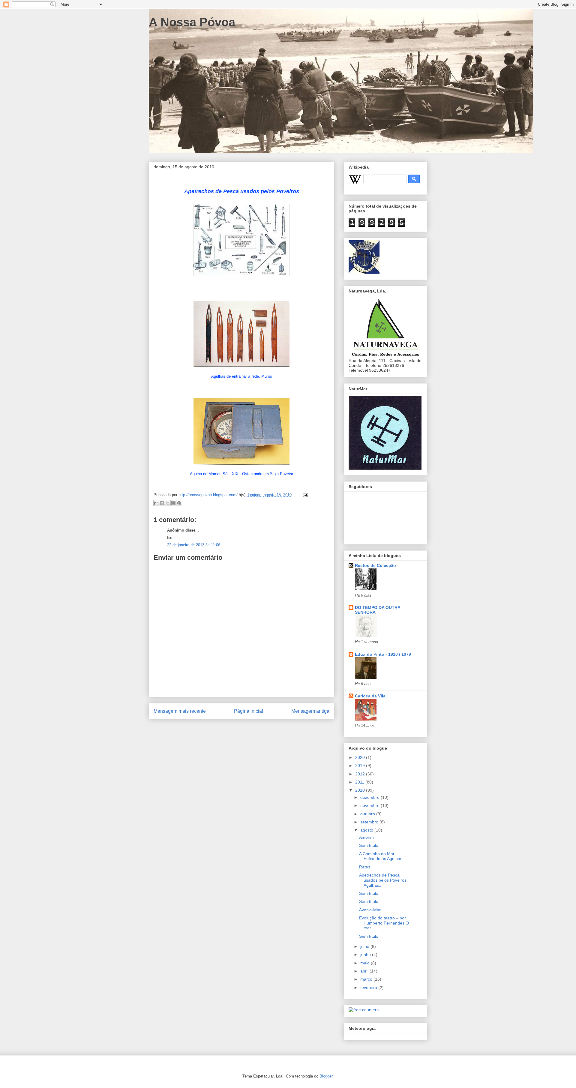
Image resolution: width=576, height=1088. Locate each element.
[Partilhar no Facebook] (173, 503)
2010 (360, 790)
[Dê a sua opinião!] (162, 503)
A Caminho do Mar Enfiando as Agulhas (380, 856)
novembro (370, 805)
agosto (367, 830)
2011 (360, 782)
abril (365, 971)
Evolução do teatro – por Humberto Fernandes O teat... (384, 923)
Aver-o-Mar (370, 909)
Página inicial (248, 711)
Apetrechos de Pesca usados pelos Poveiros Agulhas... (382, 880)
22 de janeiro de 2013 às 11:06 (193, 545)
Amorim (366, 837)
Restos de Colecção (375, 565)
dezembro (370, 797)
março (367, 979)
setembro (370, 822)
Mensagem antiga (310, 711)
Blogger (326, 1076)
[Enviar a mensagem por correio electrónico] (304, 495)
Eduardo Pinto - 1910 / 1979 (383, 654)
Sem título (368, 845)
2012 (360, 774)
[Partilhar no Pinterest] (179, 503)
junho (366, 954)
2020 (360, 757)
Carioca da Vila (370, 696)
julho (365, 946)
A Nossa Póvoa (192, 22)
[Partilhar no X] (168, 503)
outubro (368, 813)
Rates (364, 867)
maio (365, 963)
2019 (360, 765)
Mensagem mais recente (180, 711)
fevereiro (369, 987)
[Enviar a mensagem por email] (156, 503)
